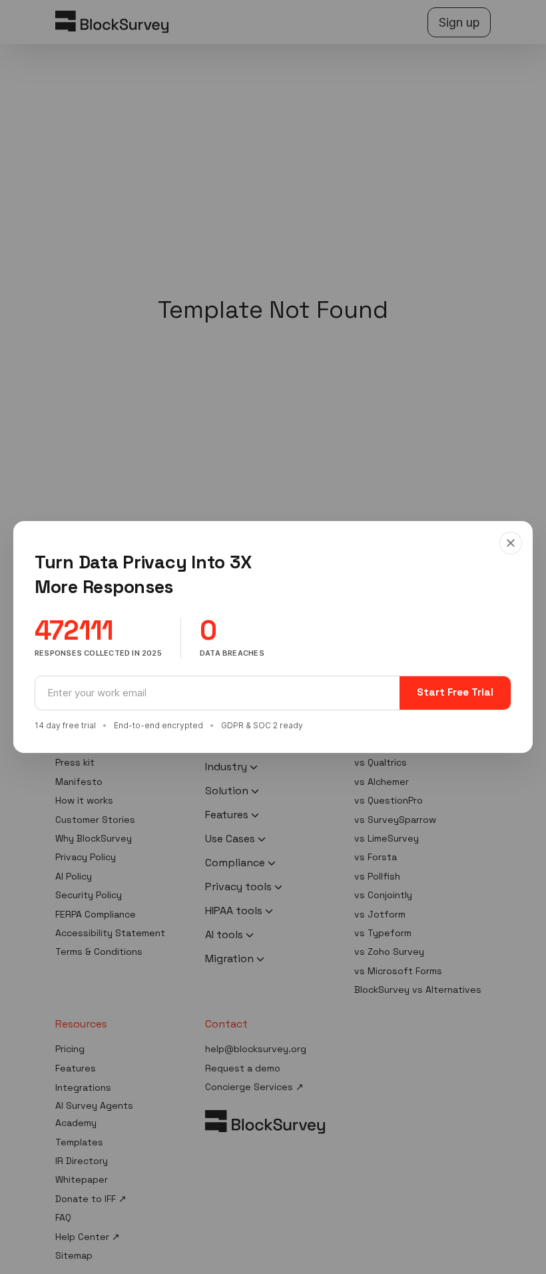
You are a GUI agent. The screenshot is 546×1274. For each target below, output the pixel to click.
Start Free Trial (455, 692)
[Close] (510, 543)
